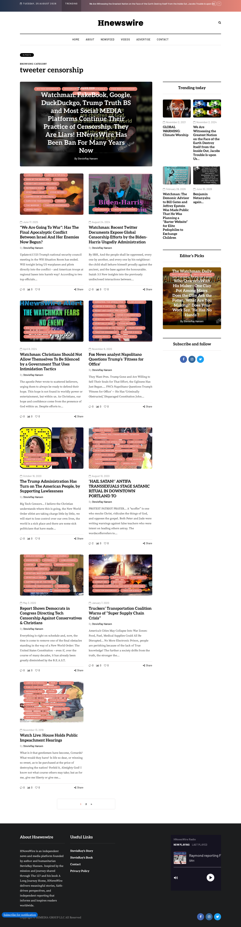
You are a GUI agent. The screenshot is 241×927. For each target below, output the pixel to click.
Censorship (101, 209)
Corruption (101, 582)
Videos (125, 39)
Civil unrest (137, 577)
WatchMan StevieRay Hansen (41, 463)
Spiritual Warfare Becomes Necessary (115, 319)
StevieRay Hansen (33, 247)
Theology (62, 586)
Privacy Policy (79, 871)
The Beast (31, 704)
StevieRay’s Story (81, 851)
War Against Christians (38, 717)
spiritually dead (35, 192)
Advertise (143, 39)
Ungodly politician (125, 336)
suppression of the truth (40, 197)
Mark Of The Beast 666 (37, 179)
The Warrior (32, 205)
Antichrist (101, 577)
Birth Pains (119, 577)
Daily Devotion (180, 274)
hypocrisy (49, 560)
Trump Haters (136, 328)
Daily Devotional (203, 274)
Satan (52, 188)
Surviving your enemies (38, 201)
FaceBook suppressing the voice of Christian (119, 586)
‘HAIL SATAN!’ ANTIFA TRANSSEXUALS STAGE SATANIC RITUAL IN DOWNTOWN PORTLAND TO (119, 488)
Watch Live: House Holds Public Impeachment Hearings (49, 738)
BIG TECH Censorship (37, 328)
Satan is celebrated (127, 315)
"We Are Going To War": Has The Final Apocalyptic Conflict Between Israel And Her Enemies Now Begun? (49, 234)
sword (60, 201)
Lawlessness (33, 175)
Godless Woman (103, 430)
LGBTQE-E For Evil (56, 175)
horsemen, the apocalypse (109, 302)
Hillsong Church (58, 556)
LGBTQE (30, 564)
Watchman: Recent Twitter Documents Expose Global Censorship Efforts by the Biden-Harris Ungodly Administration (118, 234)
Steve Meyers (57, 192)
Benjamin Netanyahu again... (201, 198)
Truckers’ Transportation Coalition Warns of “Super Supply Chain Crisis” (120, 613)
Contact (163, 39)
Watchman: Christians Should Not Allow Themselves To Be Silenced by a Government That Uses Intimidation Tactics (51, 361)
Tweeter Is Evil (131, 332)
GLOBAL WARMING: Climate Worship (175, 131)
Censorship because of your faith (44, 332)
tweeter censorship (56, 205)
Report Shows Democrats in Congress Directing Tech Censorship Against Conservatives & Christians (51, 615)
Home (75, 39)
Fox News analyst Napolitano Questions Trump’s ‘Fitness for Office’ (116, 359)
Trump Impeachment (53, 704)
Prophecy (60, 179)
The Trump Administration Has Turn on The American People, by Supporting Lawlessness (50, 486)
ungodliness (33, 209)
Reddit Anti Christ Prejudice (41, 183)
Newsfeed (108, 39)
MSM (122, 306)
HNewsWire (32, 560)
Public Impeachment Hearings (42, 687)
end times (118, 582)
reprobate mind (34, 188)
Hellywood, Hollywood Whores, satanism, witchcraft (117, 436)
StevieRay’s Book (81, 857)
